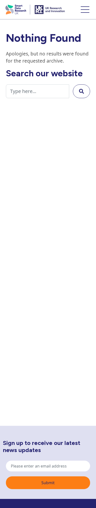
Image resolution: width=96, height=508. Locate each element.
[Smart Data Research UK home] (16, 9)
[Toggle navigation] (85, 9)
